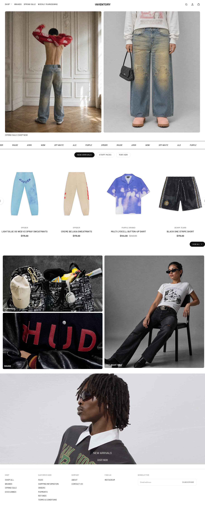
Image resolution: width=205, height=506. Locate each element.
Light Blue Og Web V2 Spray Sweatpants (24, 231)
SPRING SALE (30, 4)
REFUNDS (42, 496)
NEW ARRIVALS (84, 155)
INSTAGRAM (110, 480)
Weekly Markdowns (48, 4)
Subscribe (188, 482)
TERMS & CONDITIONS (47, 499)
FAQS (40, 480)
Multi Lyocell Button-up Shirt (128, 231)
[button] (186, 4)
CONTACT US (77, 484)
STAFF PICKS (105, 155)
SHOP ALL (9, 480)
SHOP (7, 4)
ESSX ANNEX (10, 492)
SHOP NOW (102, 459)
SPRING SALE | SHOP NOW (16, 135)
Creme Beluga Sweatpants (76, 231)
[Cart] (198, 4)
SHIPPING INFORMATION (48, 484)
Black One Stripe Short (180, 231)
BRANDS (18, 4)
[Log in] (192, 4)
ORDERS (41, 488)
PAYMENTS (43, 492)
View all (196, 244)
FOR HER (123, 155)
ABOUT (75, 480)
